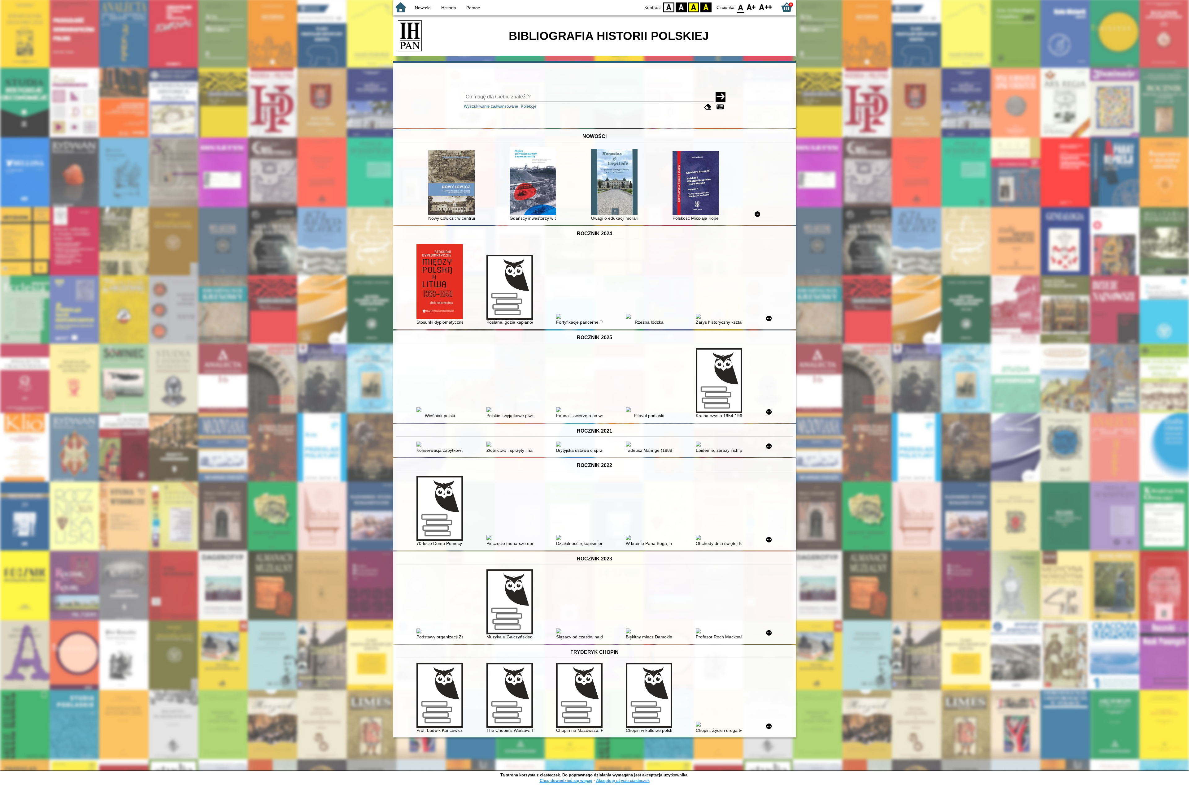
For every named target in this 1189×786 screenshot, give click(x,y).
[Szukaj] (720, 97)
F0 (741, 7)
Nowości (423, 7)
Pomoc (473, 7)
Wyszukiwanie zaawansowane (491, 106)
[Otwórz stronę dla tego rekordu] (453, 183)
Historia (448, 7)
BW (681, 7)
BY (706, 7)
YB (693, 7)
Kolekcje (528, 106)
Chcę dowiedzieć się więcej (566, 780)
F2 (766, 7)
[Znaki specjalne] (720, 107)
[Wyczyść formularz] (708, 107)
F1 (751, 7)
